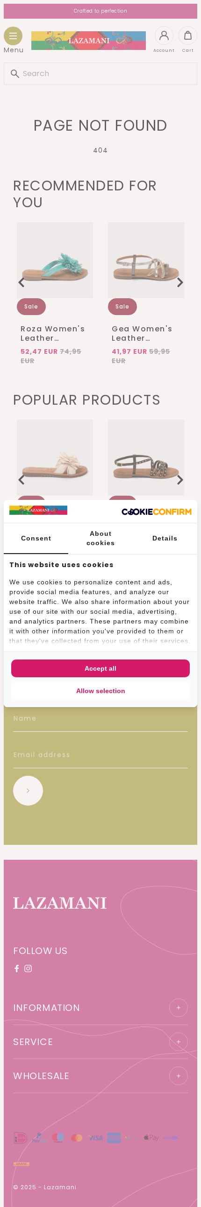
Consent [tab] (36, 538)
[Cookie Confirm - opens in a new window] (157, 511)
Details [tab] (165, 538)
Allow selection (100, 691)
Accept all (100, 668)
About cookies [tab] (100, 538)
